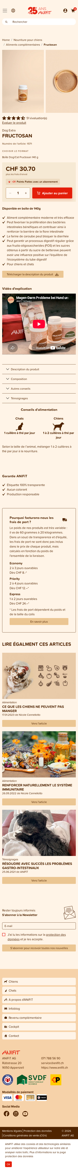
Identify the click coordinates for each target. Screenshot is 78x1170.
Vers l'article (39, 723)
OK (8, 1164)
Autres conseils (20, 389)
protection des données (19, 1156)
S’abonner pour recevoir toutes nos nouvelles (39, 948)
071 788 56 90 (50, 1058)
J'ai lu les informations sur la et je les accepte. (37, 936)
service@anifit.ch (52, 1063)
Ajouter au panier (55, 193)
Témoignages (19, 398)
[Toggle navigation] (5, 10)
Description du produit (25, 369)
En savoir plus (39, 622)
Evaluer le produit (14, 123)
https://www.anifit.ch (54, 1067)
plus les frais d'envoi (16, 174)
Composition (19, 379)
